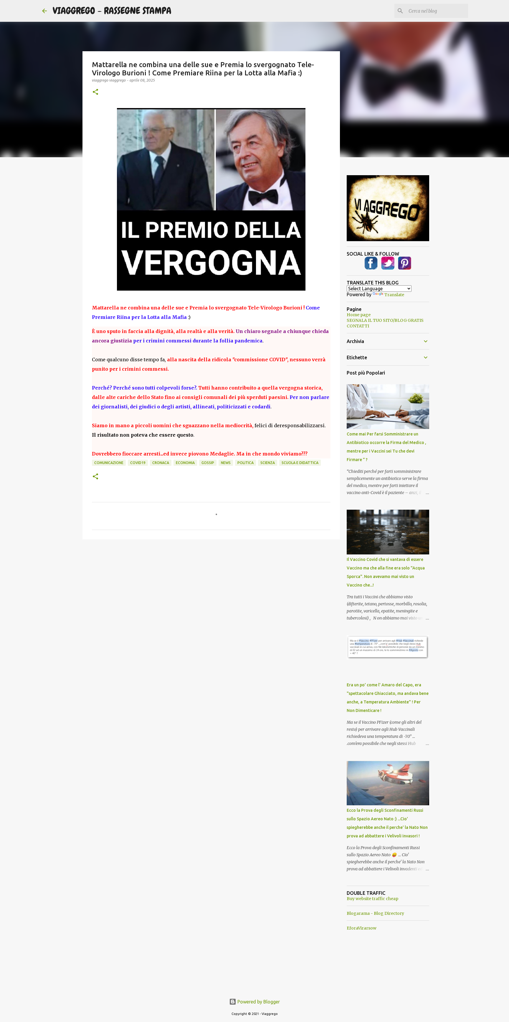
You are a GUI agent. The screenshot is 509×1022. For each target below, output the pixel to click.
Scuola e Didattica (300, 463)
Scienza (267, 463)
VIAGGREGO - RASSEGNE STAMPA (112, 11)
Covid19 (138, 463)
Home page (359, 314)
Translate (394, 294)
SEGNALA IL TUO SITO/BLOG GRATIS (385, 320)
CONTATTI (358, 326)
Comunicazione (108, 463)
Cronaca (160, 463)
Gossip (207, 463)
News (226, 463)
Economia (185, 463)
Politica (245, 463)
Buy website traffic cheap (372, 898)
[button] (95, 92)
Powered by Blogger (258, 1001)
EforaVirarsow (361, 928)
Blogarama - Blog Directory (375, 913)
